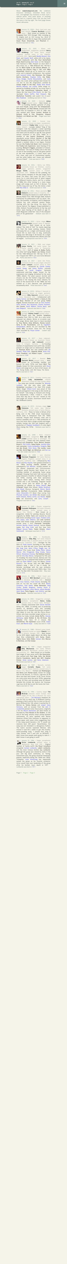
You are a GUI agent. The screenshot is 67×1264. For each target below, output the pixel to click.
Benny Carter (31, 497)
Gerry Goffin (29, 94)
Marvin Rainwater (29, 711)
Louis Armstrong (31, 759)
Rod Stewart (41, 94)
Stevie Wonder (45, 605)
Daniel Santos (34, 525)
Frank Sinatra (27, 544)
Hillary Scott (31, 389)
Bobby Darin (40, 550)
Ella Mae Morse (27, 556)
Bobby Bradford (44, 487)
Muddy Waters (42, 56)
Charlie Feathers (44, 304)
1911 (34, 767)
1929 (18, 429)
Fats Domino (45, 303)
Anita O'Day (33, 548)
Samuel (38, 639)
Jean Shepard (21, 308)
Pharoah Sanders (22, 495)
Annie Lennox (27, 660)
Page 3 (30, 4)
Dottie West (42, 306)
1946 (20, 118)
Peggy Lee (43, 548)
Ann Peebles (21, 98)
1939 (42, 159)
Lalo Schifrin (39, 591)
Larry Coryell (43, 498)
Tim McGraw (35, 697)
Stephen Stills (35, 77)
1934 (45, 238)
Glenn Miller (27, 561)
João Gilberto (31, 520)
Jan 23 (32, 3)
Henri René (20, 591)
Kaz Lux (48, 450)
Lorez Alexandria (22, 493)
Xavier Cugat (35, 518)
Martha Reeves (22, 86)
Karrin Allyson (21, 497)
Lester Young (21, 268)
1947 (31, 372)
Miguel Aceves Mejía (25, 529)
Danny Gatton (21, 299)
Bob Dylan (34, 62)
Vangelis (44, 446)
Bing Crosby (40, 552)
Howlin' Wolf (28, 58)
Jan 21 (18, 3)
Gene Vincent (21, 304)
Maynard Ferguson (22, 589)
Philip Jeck (26, 351)
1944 (34, 257)
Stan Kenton (24, 582)
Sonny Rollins (37, 268)
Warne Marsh (45, 489)
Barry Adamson (43, 660)
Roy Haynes (28, 463)
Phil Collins (26, 444)
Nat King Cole (27, 527)
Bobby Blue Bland (43, 84)
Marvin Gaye (28, 623)
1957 (34, 662)
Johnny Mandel (45, 589)
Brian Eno (46, 351)
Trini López (20, 520)
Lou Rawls (41, 497)
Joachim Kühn (45, 444)
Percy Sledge (21, 79)
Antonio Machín (21, 525)
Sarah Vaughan (35, 270)
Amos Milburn (31, 306)
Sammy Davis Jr (43, 587)
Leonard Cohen (25, 75)
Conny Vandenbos (34, 446)
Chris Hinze (32, 448)
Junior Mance (34, 589)
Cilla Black (36, 92)
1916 (43, 531)
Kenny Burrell (41, 485)
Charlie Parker (45, 266)
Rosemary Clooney (28, 554)
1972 (18, 215)
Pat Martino (31, 466)
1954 (32, 43)
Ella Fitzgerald (28, 552)
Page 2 (24, 4)
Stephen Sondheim (32, 425)
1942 (44, 98)
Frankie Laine (45, 518)
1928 (48, 623)
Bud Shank (20, 489)
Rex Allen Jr (24, 188)
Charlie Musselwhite (35, 79)
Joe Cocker (33, 86)
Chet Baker (28, 585)
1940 (45, 285)
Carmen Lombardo (30, 748)
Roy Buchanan (32, 304)
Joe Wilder (33, 495)
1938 (26, 355)
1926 (23, 332)
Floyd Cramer (35, 330)
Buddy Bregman (29, 587)
